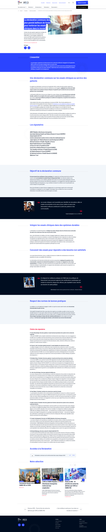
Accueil (21, 10)
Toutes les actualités (32, 10)
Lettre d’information (58, 521)
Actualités (43, 2)
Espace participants (62, 2)
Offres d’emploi (57, 526)
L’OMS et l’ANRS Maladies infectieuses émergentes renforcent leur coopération (49, 485)
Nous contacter (57, 524)
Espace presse (54, 2)
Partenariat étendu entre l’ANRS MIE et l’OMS (26, 484)
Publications (48, 2)
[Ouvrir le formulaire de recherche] (73, 2)
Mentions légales (82, 521)
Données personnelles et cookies (83, 523)
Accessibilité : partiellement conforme (83, 526)
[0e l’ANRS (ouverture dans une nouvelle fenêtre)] (19, 525)
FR (68, 2)
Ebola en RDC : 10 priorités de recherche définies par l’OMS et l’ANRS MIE (71, 485)
